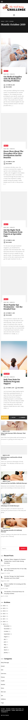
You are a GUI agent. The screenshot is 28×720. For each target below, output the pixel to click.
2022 (4, 616)
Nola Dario (9, 87)
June (5, 642)
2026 (4, 605)
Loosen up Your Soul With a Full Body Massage (14, 483)
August (6, 636)
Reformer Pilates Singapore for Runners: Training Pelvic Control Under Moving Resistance (15, 561)
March (5, 650)
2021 (4, 619)
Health (6, 71)
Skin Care (3, 692)
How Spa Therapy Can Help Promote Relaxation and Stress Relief (14, 577)
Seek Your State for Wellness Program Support (12, 381)
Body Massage (5, 662)
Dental (2, 666)
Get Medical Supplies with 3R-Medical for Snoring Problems (13, 79)
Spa (2, 695)
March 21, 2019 (6, 503)
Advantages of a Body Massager (10, 506)
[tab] (5, 418)
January (6, 652)
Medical (3, 684)
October (6, 631)
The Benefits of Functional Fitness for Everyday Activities (14, 592)
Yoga (2, 702)
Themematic (4, 712)
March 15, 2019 (6, 481)
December (7, 626)
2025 (4, 608)
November (7, 628)
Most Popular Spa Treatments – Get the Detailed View (13, 307)
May (5, 644)
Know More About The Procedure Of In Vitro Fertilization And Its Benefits (13, 154)
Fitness (3, 677)
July (5, 639)
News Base (19, 710)
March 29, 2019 (6, 528)
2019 (4, 624)
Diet (2, 670)
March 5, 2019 (6, 431)
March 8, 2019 (6, 455)
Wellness (6, 373)
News (2, 688)
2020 (4, 621)
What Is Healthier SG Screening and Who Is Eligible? (15, 585)
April (5, 647)
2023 (4, 613)
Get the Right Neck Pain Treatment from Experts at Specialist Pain (13, 233)
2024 (4, 611)
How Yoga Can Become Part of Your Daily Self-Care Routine (15, 569)
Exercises (3, 673)
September (7, 634)
